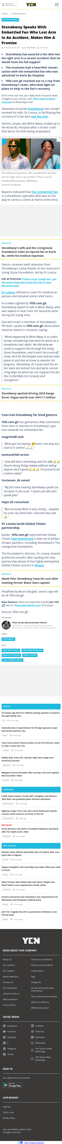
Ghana (39, 565)
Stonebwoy (36, 109)
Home (5, 13)
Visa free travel (11, 650)
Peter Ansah (31, 48)
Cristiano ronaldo (32, 650)
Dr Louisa (8, 292)
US (4, 721)
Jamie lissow (30, 655)
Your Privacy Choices (34, 1142)
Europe (5, 860)
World (5, 735)
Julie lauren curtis (12, 660)
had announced (22, 539)
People (5, 875)
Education (6, 765)
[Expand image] (59, 139)
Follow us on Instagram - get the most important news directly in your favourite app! (29, 282)
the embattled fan (45, 192)
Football (6, 750)
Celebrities (7, 836)
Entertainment (19, 13)
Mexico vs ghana (11, 655)
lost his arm (39, 116)
